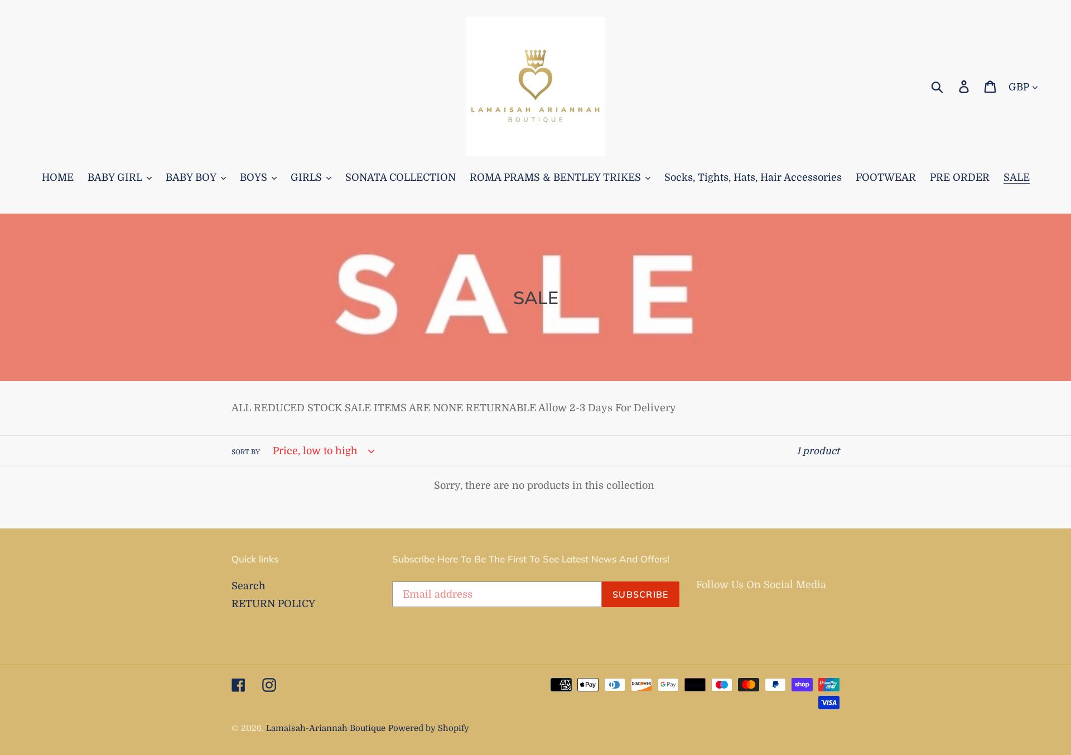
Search (248, 586)
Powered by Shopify (428, 728)
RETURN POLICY (273, 603)
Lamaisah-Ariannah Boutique (325, 728)
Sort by (245, 452)
